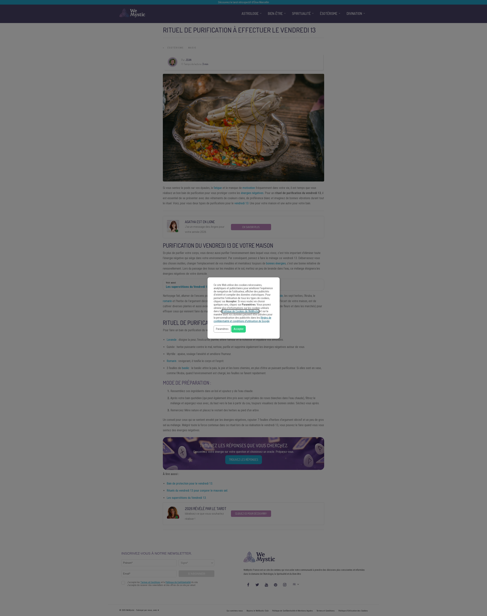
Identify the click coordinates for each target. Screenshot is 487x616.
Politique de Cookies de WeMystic (240, 311)
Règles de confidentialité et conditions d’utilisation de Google (242, 319)
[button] (222, 329)
